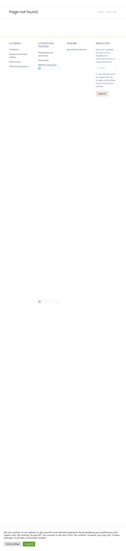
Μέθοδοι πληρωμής (47, 64)
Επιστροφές (43, 60)
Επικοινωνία (15, 61)
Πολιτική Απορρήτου (19, 66)
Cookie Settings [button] (12, 544)
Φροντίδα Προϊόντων (77, 49)
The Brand (14, 49)
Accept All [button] (29, 544)
